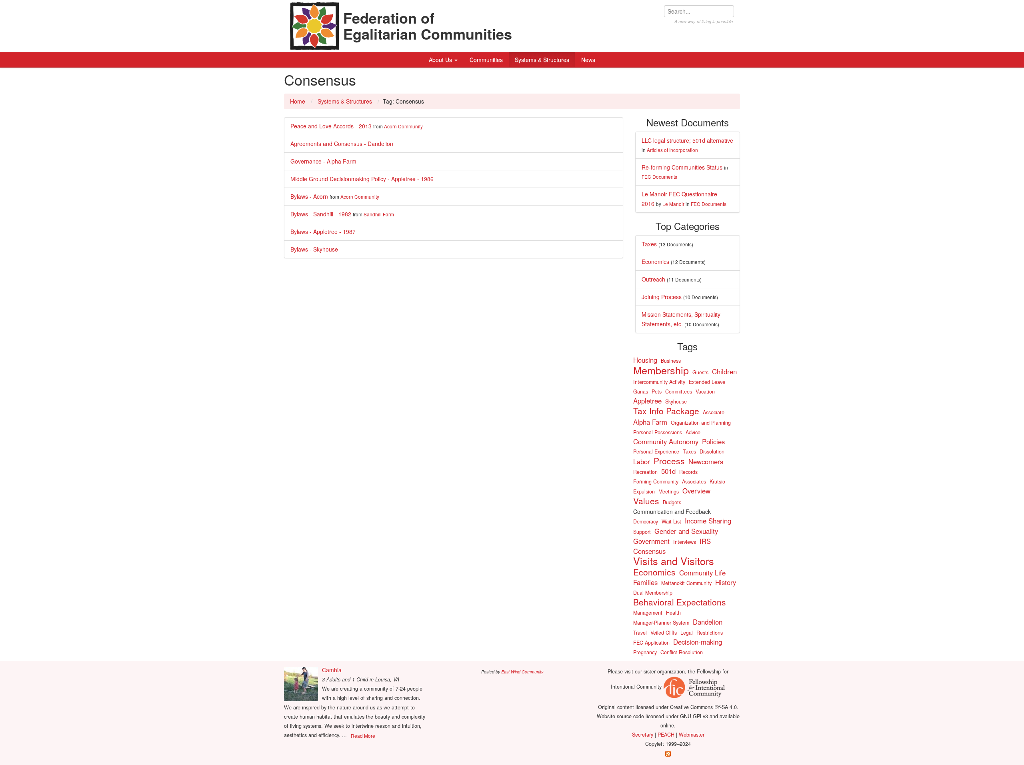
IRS (705, 541)
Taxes (649, 244)
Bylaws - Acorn (309, 196)
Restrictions (709, 632)
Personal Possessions (657, 432)
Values (646, 501)
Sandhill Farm (379, 214)
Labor (641, 461)
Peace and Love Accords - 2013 (331, 126)
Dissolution (712, 451)
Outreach (653, 279)
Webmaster (691, 734)
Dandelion (707, 622)
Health (673, 612)
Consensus (649, 551)
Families (645, 582)
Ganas (640, 391)
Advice (693, 432)
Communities (486, 60)
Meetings (668, 491)
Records (688, 471)
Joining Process (662, 297)
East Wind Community (522, 672)
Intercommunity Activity (659, 381)
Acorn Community (403, 126)
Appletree (647, 400)
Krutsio (717, 481)
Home (297, 101)
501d (668, 471)
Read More (363, 735)
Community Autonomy (665, 441)
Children (724, 371)
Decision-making (697, 642)
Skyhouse (676, 401)
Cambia (332, 670)
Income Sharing (708, 520)
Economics (655, 262)
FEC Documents (659, 176)
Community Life (702, 572)
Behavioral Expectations (679, 602)
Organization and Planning (701, 422)
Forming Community (655, 481)
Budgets (672, 502)
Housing (645, 360)
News (588, 60)
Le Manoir (673, 203)
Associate (713, 412)
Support (642, 531)
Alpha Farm (650, 422)
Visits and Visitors (673, 560)
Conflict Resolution (681, 652)
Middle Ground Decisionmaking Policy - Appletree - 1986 (362, 179)
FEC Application (651, 642)
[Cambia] (301, 684)
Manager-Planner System (661, 622)
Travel (640, 632)
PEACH (666, 734)
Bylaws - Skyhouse (314, 249)
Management (647, 612)
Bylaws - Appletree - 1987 (323, 232)
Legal (686, 632)
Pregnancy (645, 652)
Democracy (645, 521)
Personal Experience (656, 451)
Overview (696, 490)
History (725, 582)
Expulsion (644, 491)
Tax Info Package (666, 411)
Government (651, 541)
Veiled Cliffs (663, 632)
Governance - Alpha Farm (323, 161)
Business (671, 360)
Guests (700, 372)
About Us (441, 60)
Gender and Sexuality (686, 531)
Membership (661, 370)
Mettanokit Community (686, 583)
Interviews (684, 541)
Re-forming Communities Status (682, 167)
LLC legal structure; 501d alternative (687, 140)
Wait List (671, 521)
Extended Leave (707, 381)
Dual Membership (652, 592)
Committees (678, 391)
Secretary (642, 734)
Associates (694, 481)
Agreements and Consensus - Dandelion (341, 144)
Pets (657, 391)
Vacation (705, 391)
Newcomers (705, 461)
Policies (713, 441)
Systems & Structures (542, 60)
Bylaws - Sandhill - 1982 (320, 214)
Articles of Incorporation (672, 149)
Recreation (645, 471)
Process (669, 461)
